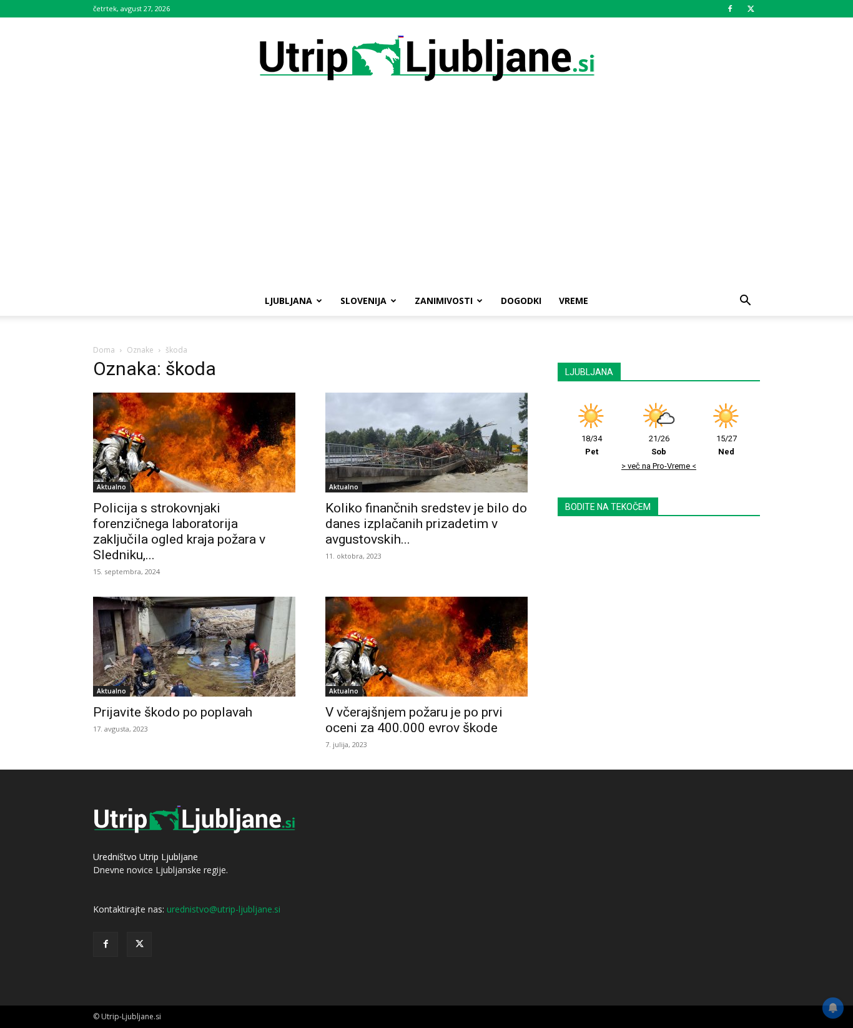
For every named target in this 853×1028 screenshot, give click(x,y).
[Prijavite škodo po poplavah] (194, 647)
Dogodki (521, 300)
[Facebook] (730, 8)
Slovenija (363, 300)
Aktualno (111, 486)
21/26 (659, 445)
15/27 (726, 445)
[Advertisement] (426, 192)
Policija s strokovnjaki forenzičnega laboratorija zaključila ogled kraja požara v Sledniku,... (179, 531)
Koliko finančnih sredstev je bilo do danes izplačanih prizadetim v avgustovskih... (426, 524)
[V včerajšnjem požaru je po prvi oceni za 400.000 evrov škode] (426, 647)
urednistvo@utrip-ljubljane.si (223, 909)
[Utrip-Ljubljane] (426, 59)
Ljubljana (288, 300)
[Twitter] (750, 8)
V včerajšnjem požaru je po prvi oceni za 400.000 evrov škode (414, 720)
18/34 (591, 445)
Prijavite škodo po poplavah (172, 712)
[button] (745, 302)
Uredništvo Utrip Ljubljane (145, 857)
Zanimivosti (444, 300)
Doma (104, 350)
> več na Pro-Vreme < (658, 466)
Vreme (573, 300)
